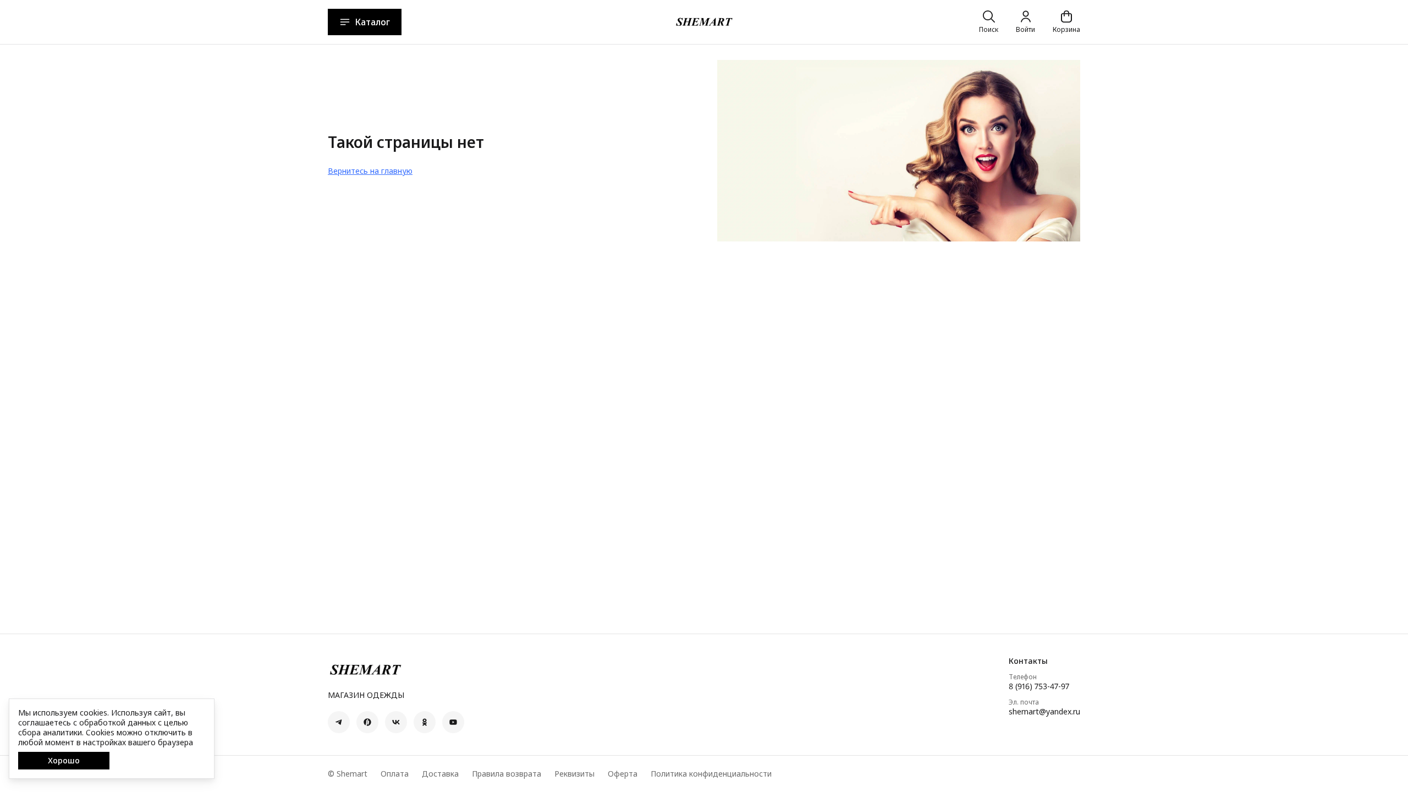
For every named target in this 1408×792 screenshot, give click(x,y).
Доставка (440, 774)
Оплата (395, 774)
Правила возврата (506, 774)
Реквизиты (574, 774)
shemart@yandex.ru (1044, 712)
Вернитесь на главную (370, 171)
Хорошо (64, 760)
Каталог (372, 22)
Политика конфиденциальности (711, 774)
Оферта (622, 774)
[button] (339, 722)
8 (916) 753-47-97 (1039, 686)
